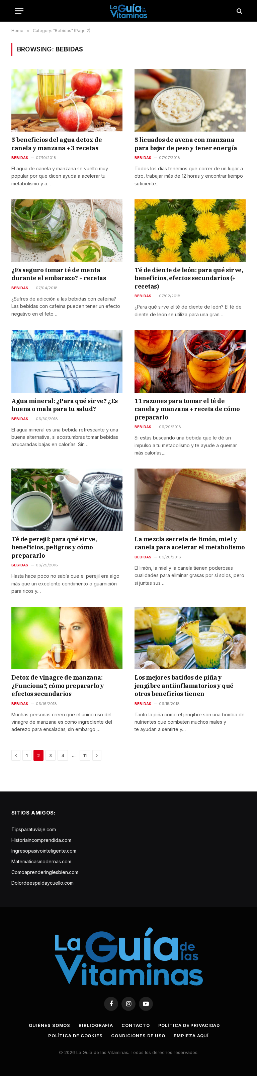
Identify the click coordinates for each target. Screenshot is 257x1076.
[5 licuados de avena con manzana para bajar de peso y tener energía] (190, 100)
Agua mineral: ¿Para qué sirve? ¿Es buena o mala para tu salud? (64, 405)
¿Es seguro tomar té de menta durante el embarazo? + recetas (58, 274)
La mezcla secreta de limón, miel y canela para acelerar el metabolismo (190, 543)
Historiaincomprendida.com (41, 840)
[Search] (238, 10)
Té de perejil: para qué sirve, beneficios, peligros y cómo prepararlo (54, 547)
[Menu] (19, 10)
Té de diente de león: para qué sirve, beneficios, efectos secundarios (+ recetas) (189, 278)
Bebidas (19, 157)
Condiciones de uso (138, 1035)
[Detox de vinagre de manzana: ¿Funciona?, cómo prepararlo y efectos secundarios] (66, 638)
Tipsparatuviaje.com (33, 829)
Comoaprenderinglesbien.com (44, 872)
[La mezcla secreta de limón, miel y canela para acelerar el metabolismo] (190, 500)
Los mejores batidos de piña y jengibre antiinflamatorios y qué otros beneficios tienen (184, 686)
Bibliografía (96, 1025)
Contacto (135, 1025)
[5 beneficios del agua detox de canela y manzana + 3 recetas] (66, 100)
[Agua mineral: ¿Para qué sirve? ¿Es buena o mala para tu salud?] (66, 361)
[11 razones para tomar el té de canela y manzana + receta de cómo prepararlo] (190, 361)
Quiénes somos (49, 1025)
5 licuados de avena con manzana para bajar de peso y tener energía (186, 144)
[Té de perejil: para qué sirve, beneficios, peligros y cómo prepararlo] (66, 500)
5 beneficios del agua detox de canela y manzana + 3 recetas (56, 144)
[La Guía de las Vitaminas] (128, 11)
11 (85, 755)
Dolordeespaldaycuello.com (42, 883)
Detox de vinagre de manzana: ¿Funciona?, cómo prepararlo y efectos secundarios (57, 686)
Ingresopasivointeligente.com (43, 851)
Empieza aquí (191, 1035)
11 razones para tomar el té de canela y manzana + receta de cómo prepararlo (187, 409)
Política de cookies (75, 1035)
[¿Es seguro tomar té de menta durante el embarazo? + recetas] (66, 230)
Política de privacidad (189, 1025)
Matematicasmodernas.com (41, 861)
